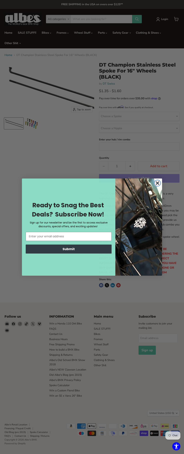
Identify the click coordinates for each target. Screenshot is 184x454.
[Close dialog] (157, 183)
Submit (69, 249)
